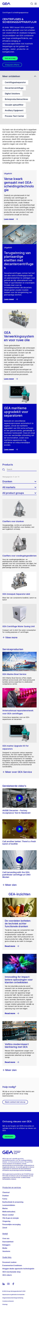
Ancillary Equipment (14, 110)
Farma (4, 1199)
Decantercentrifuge (14, 88)
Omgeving (6, 1221)
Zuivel (4, 1228)
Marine (5, 1208)
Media (4, 1248)
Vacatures (6, 1251)
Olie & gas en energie (10, 1218)
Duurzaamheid (7, 1242)
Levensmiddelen (8, 1205)
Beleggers (6, 1245)
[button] (19, 76)
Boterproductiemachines (16, 99)
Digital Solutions (12, 93)
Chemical (6, 1192)
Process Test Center (14, 116)
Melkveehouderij (8, 1212)
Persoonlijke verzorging (11, 1224)
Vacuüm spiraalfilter (14, 105)
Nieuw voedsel (8, 1215)
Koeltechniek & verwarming (12, 1202)
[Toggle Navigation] (36, 4)
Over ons (5, 1238)
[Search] (32, 4)
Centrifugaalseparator (15, 82)
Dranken (5, 1196)
